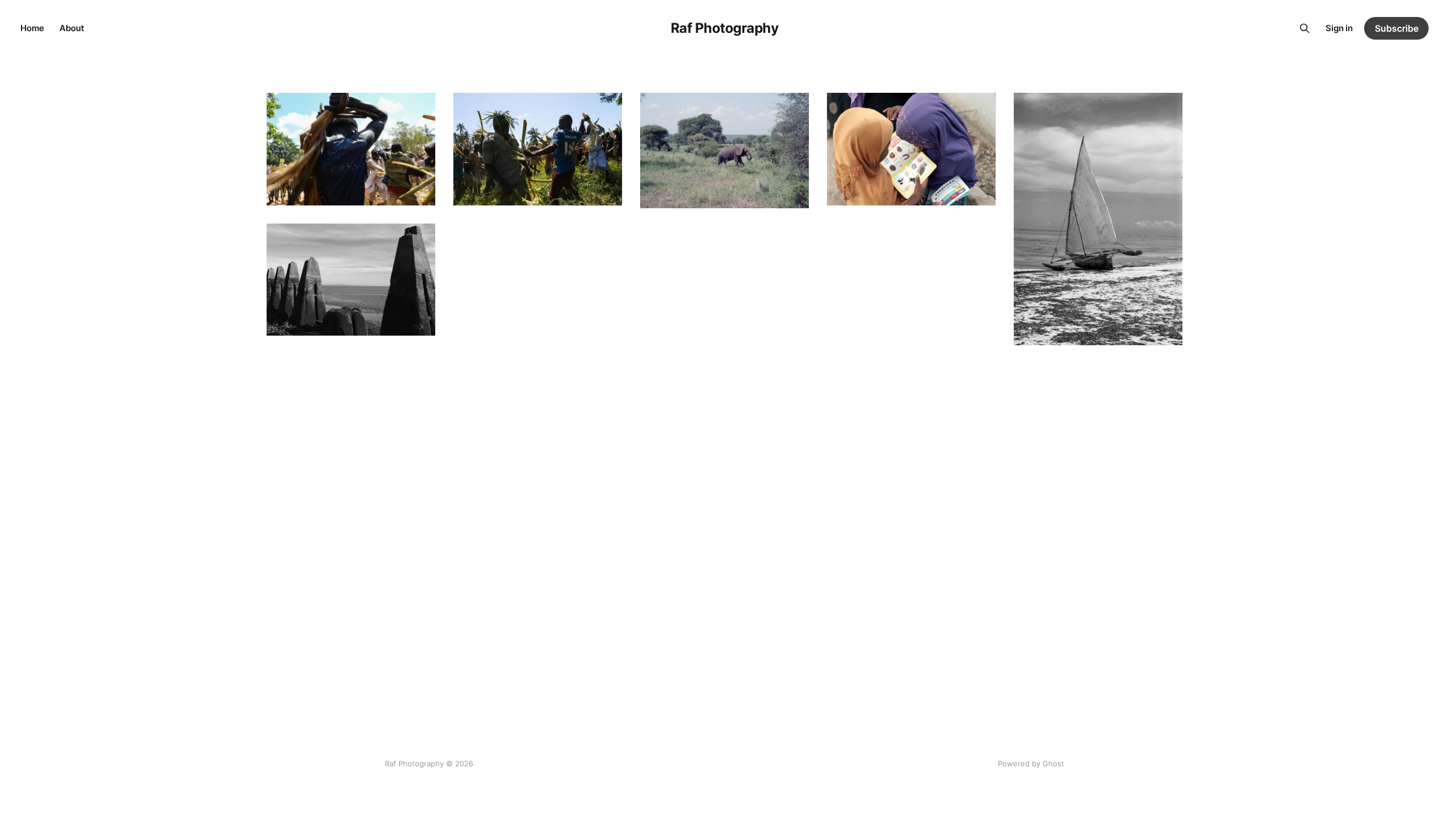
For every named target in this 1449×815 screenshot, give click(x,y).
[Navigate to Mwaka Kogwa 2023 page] (537, 149)
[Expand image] (418, 188)
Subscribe (1396, 28)
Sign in (1339, 28)
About (71, 28)
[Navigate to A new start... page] (351, 280)
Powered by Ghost (1031, 763)
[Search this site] (1304, 28)
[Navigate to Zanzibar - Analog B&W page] (1098, 219)
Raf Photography (725, 28)
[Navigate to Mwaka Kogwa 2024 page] (351, 149)
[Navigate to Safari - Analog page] (724, 150)
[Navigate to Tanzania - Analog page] (911, 149)
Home (32, 28)
